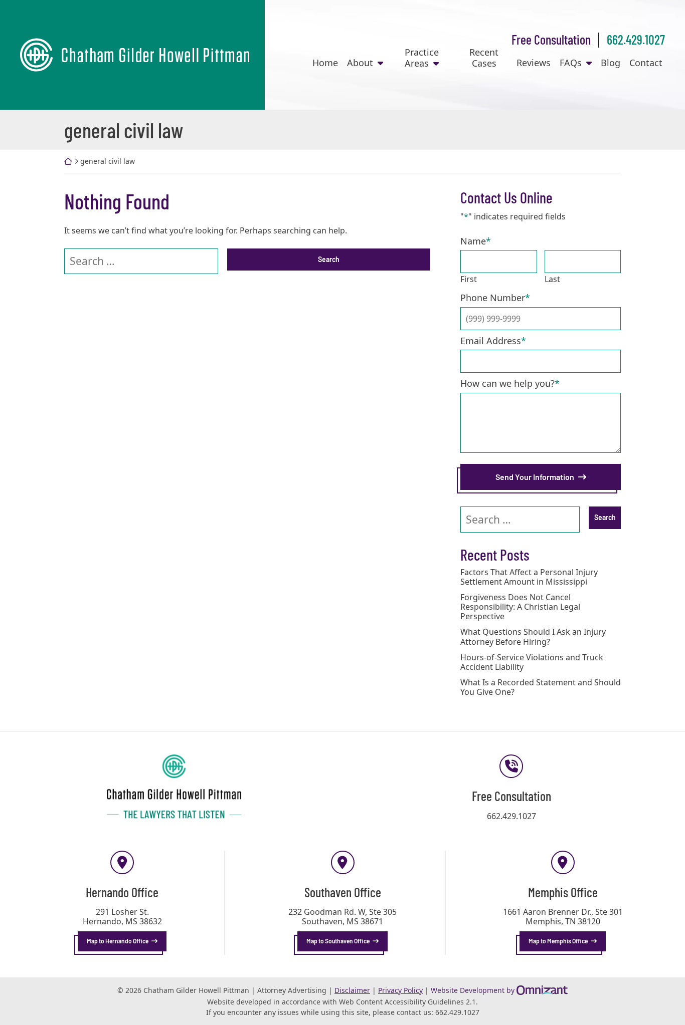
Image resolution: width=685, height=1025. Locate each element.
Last (552, 279)
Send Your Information (534, 476)
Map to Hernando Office (117, 940)
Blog (610, 63)
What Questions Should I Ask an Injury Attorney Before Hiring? (533, 636)
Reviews (534, 63)
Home (325, 63)
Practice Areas (422, 58)
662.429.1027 (636, 39)
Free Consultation (551, 39)
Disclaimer (352, 990)
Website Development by (499, 990)
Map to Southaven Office (338, 940)
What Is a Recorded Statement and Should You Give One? (540, 687)
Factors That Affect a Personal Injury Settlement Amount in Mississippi (529, 577)
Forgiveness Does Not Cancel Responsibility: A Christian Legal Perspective (520, 607)
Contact (645, 63)
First (468, 279)
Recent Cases (483, 58)
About (360, 63)
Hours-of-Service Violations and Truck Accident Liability (531, 662)
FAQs (571, 63)
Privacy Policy (400, 990)
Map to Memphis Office (558, 940)
